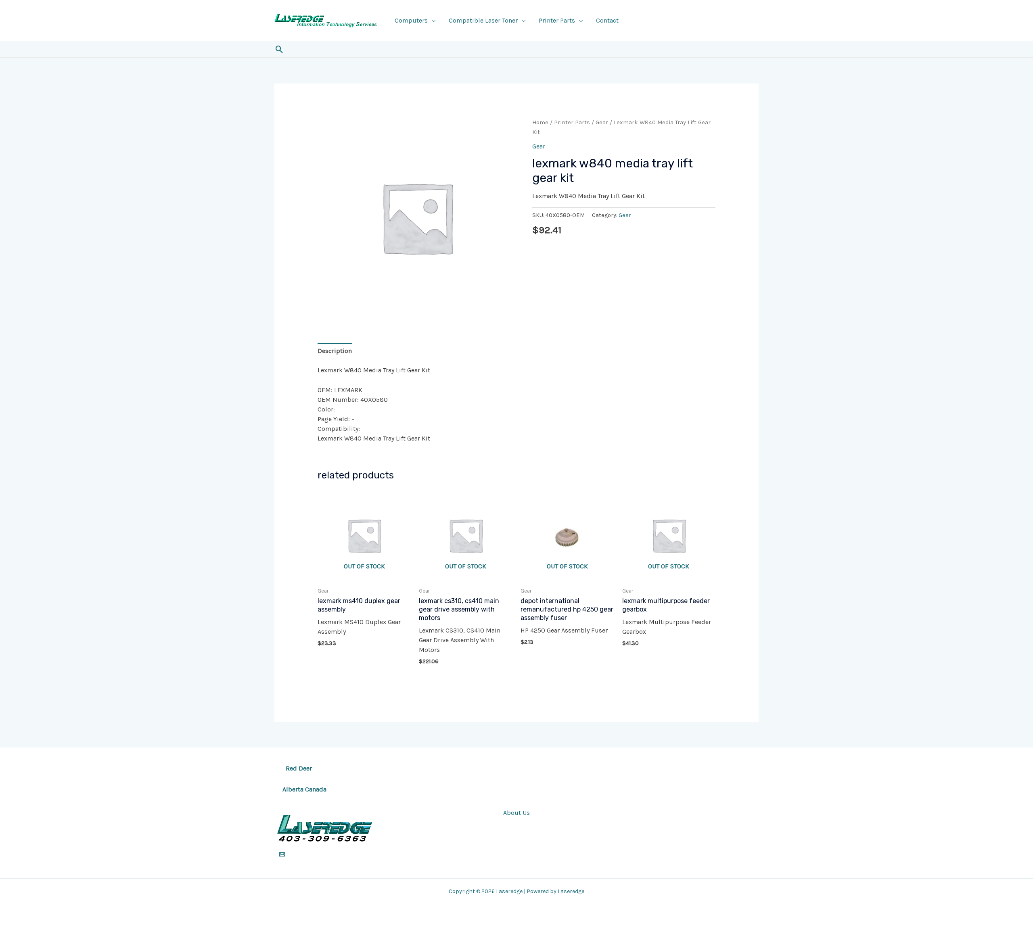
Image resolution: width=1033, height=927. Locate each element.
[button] (279, 49)
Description (335, 351)
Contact (607, 20)
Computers (411, 20)
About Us (516, 812)
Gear (602, 122)
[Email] (282, 854)
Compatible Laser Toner (483, 20)
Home (540, 122)
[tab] (335, 351)
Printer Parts (557, 20)
